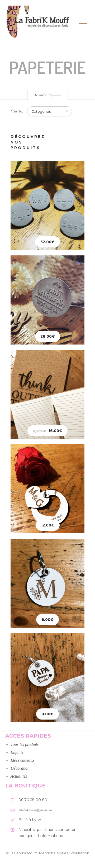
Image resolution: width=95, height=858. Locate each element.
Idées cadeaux (22, 760)
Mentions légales (53, 853)
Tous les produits (25, 744)
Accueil (38, 95)
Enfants (17, 752)
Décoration (20, 768)
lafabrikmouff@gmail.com (35, 810)
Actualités (19, 776)
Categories (41, 111)
